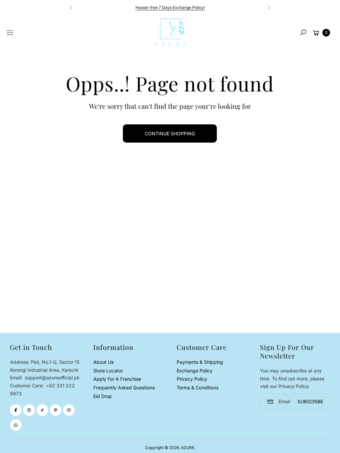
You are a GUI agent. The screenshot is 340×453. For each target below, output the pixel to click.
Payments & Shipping (200, 362)
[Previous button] (71, 8)
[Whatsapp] (16, 425)
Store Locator (108, 370)
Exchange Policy (194, 370)
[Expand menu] (10, 33)
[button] (303, 32)
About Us (103, 362)
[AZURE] (170, 32)
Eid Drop (102, 396)
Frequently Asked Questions (124, 387)
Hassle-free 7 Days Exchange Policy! (170, 7)
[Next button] (269, 8)
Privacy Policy (192, 379)
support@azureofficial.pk (52, 377)
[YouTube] (69, 410)
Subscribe (310, 401)
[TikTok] (42, 410)
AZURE (187, 447)
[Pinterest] (55, 410)
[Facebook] (16, 410)
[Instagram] (29, 410)
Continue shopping (170, 133)
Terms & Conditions (197, 387)
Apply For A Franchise (117, 379)
